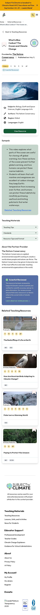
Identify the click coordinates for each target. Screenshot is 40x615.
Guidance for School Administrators (18, 546)
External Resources (14, 22)
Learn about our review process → (18, 301)
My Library (8, 581)
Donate (8, 592)
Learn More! (27, 8)
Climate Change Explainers (14, 542)
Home (2, 22)
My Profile (8, 577)
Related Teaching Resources (18, 210)
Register (7, 585)
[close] (37, 5)
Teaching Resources (12, 515)
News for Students (11, 523)
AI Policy (7, 565)
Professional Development (14, 535)
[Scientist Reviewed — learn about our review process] (34, 43)
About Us (8, 558)
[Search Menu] (33, 15)
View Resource (20, 131)
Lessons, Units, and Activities (15, 519)
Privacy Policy (9, 562)
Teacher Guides (10, 538)
